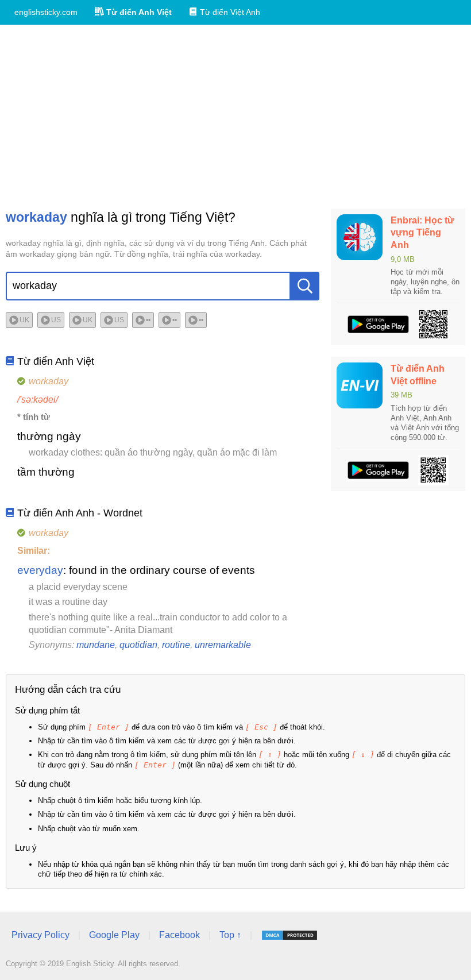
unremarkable (223, 645)
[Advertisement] (235, 116)
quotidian (138, 645)
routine (176, 645)
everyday (40, 570)
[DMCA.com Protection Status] (289, 935)
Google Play (114, 935)
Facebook (179, 935)
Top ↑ (230, 935)
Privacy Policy (40, 935)
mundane (95, 645)
